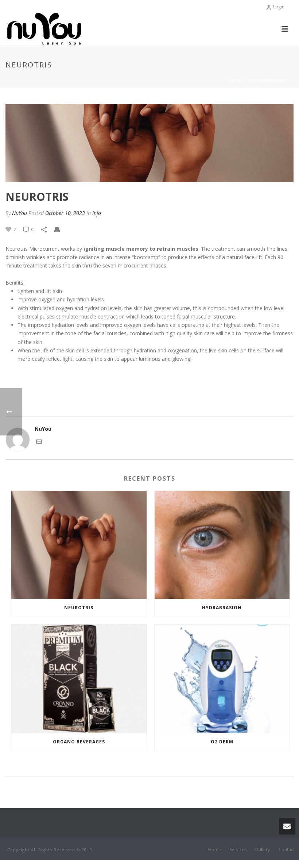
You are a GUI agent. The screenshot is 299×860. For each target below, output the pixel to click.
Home (234, 80)
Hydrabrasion (222, 608)
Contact (287, 850)
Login (278, 7)
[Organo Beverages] (79, 679)
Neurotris (78, 608)
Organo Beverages (79, 742)
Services (238, 850)
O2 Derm (222, 742)
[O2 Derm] (222, 679)
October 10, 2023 (65, 213)
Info (251, 80)
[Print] (60, 229)
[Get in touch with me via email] (39, 441)
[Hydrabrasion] (222, 545)
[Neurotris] (79, 545)
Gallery (262, 850)
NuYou (19, 213)
